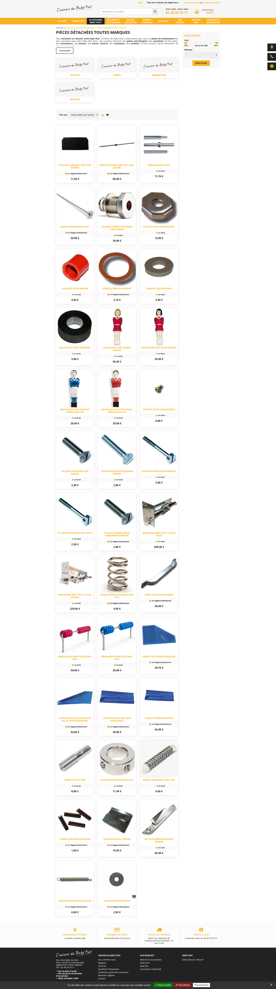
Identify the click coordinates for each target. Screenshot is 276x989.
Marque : (188, 50)
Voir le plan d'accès (67, 971)
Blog (140, 2)
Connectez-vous (192, 2)
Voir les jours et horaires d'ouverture (69, 974)
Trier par (63, 115)
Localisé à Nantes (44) (75, 936)
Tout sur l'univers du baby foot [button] (162, 2)
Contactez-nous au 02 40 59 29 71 (201, 936)
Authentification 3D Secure (117, 936)
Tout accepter (164, 985)
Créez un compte (211, 2)
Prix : (186, 40)
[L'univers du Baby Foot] (75, 8)
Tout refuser (183, 985)
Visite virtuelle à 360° (68, 978)
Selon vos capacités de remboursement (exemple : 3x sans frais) (159, 938)
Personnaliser (201, 985)
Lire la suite (64, 50)
